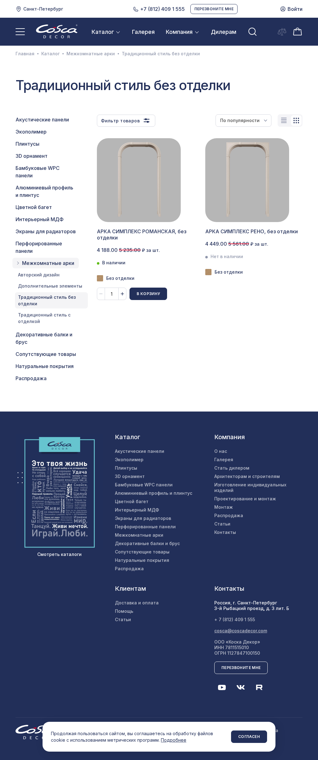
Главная (25, 53)
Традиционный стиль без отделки (47, 300)
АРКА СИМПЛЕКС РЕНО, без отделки (251, 231)
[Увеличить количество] (122, 294)
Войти (295, 9)
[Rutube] (259, 687)
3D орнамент (32, 156)
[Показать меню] (20, 32)
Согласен (249, 736)
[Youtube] (222, 687)
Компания (179, 32)
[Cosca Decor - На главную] (56, 31)
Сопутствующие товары (46, 354)
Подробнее (173, 740)
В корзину (148, 293)
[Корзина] (297, 31)
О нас (220, 451)
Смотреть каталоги (59, 554)
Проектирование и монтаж (245, 498)
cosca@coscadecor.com (240, 630)
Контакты (225, 532)
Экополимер (31, 132)
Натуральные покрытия (45, 366)
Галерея (143, 32)
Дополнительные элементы (50, 286)
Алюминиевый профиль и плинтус (44, 191)
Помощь (124, 611)
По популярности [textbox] (240, 120)
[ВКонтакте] (240, 687)
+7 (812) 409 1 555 (162, 9)
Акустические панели (42, 119)
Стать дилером (231, 468)
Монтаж (223, 507)
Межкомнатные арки (90, 53)
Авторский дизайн (39, 274)
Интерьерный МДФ (40, 219)
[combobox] (243, 120)
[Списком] (284, 120)
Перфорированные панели (39, 247)
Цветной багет (34, 207)
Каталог (103, 32)
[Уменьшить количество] (101, 294)
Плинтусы (27, 144)
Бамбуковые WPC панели (38, 172)
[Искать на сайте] (252, 32)
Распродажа (31, 378)
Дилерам (223, 32)
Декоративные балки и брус (44, 338)
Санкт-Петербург (43, 8)
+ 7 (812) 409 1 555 (234, 619)
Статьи (222, 523)
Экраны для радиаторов (46, 231)
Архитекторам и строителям (247, 476)
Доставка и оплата (137, 602)
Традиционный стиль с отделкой (44, 318)
